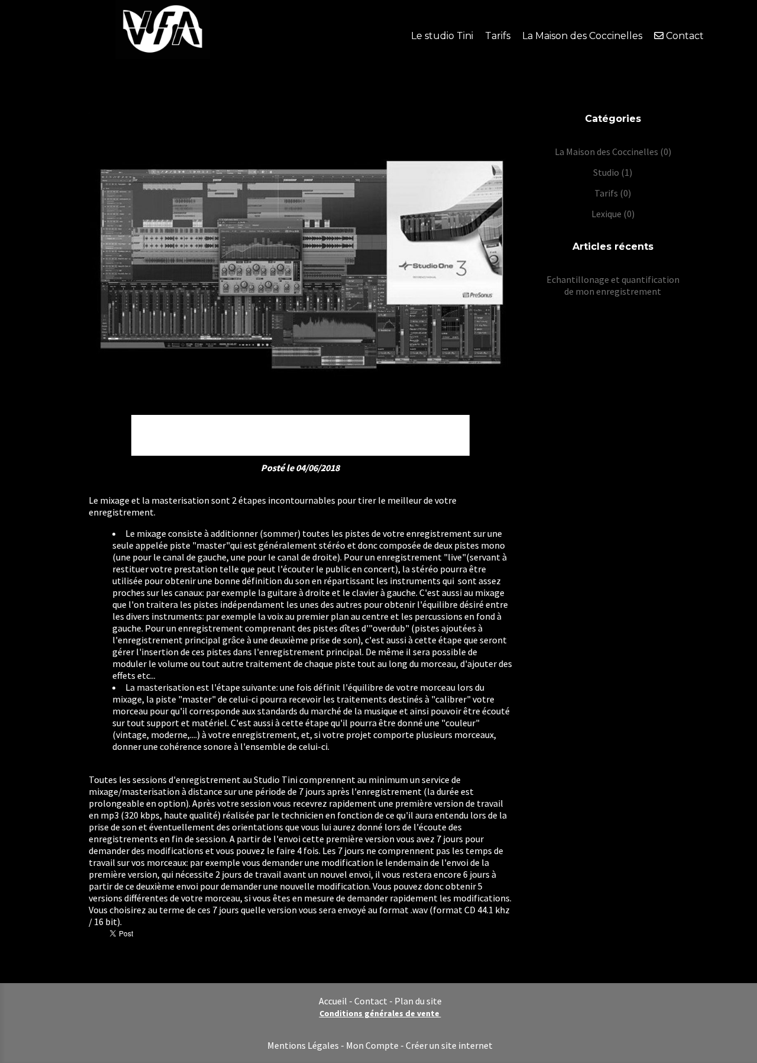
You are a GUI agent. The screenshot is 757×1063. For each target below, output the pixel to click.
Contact (370, 1001)
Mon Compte (372, 1045)
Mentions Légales (303, 1045)
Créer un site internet (449, 1045)
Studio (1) (612, 172)
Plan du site (418, 1001)
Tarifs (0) (612, 193)
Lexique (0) (613, 214)
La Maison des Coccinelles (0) (613, 151)
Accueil (333, 1001)
